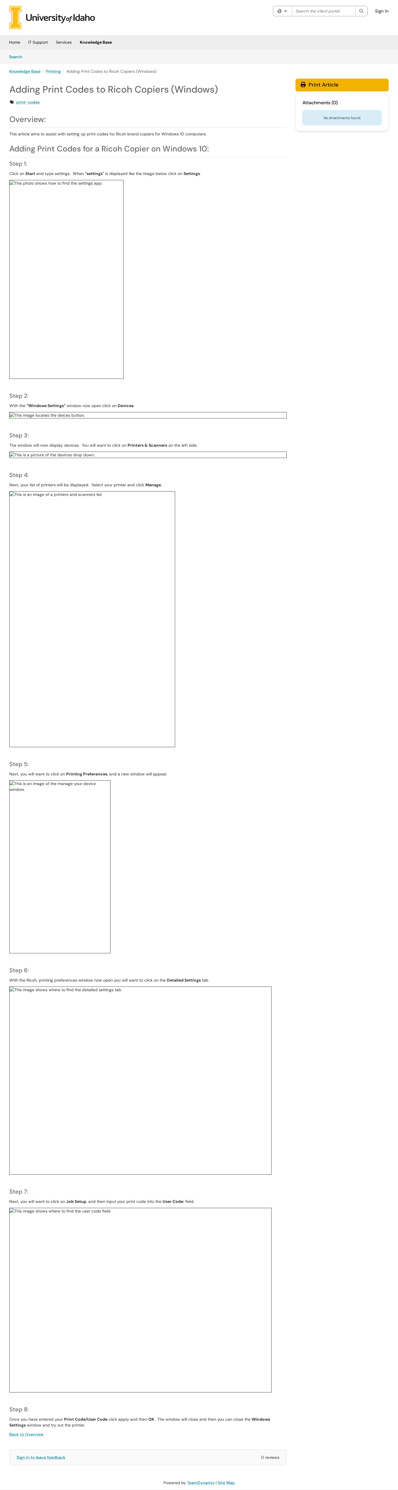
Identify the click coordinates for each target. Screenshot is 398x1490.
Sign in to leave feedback (41, 1457)
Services (64, 42)
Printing (53, 71)
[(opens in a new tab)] (52, 17)
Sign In (382, 11)
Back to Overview (26, 1434)
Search (17, 56)
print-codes (28, 102)
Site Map (226, 1482)
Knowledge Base (96, 42)
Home (14, 42)
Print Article (322, 84)
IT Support (38, 42)
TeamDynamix (200, 1482)
